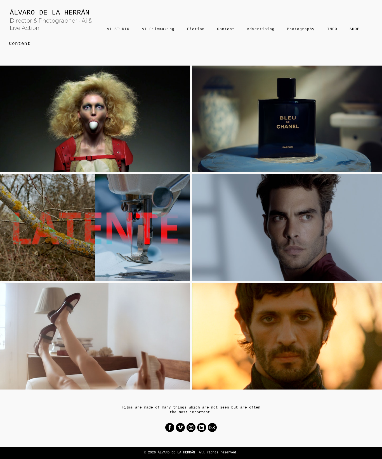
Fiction (196, 29)
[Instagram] (191, 427)
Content (226, 29)
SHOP (355, 29)
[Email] (212, 427)
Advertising (261, 29)
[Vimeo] (180, 427)
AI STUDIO (118, 29)
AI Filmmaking (158, 29)
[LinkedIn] (201, 427)
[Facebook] (169, 427)
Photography (301, 29)
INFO (332, 29)
